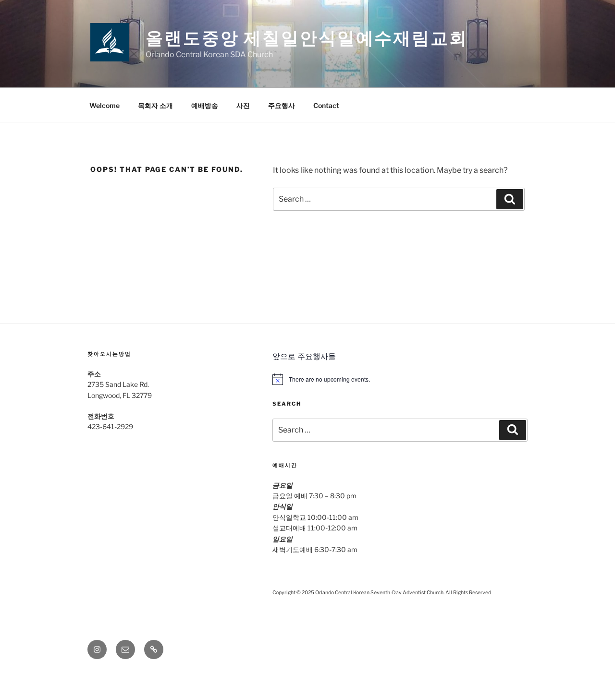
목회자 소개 (155, 105)
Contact (326, 105)
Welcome (104, 105)
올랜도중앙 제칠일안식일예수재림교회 (307, 37)
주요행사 (281, 105)
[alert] (400, 379)
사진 (243, 105)
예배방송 (204, 105)
